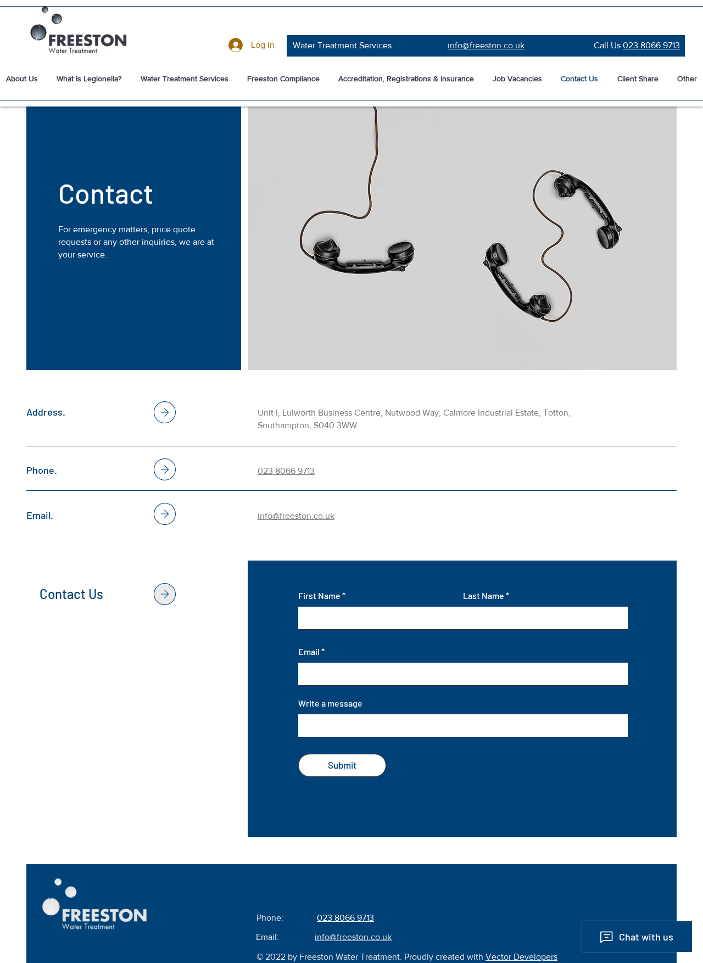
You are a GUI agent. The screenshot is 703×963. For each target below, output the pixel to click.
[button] (184, 79)
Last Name (483, 595)
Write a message (330, 703)
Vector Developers (521, 956)
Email (309, 651)
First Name (319, 595)
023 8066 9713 (651, 45)
